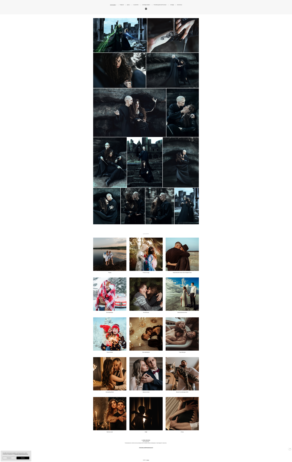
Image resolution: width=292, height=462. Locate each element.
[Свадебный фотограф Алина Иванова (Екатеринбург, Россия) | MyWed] (146, 458)
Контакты (179, 4)
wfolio (148, 460)
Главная (122, 4)
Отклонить (9, 458)
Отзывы (172, 4)
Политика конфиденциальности (146, 447)
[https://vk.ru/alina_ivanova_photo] (146, 9)
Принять (23, 458)
